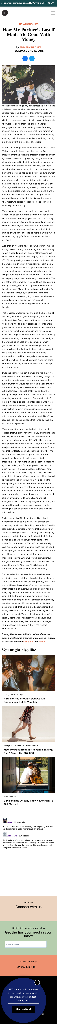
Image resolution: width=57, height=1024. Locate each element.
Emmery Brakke (30, 47)
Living (6, 694)
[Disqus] (28, 850)
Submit (50, 944)
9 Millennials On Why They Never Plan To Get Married (28, 802)
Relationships (29, 24)
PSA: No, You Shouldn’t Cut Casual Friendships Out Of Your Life (24, 700)
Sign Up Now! (23, 1009)
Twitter (41, 641)
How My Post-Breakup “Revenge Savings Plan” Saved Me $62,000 (28, 751)
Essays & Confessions (14, 745)
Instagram (28, 641)
